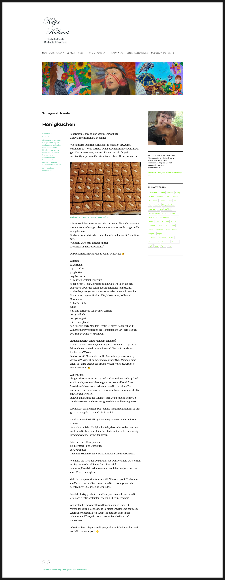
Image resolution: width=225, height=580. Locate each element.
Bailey (177, 192)
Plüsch (171, 238)
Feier (170, 201)
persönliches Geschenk (157, 238)
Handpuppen (164, 217)
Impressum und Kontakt (162, 53)
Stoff (150, 246)
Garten (160, 209)
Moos (168, 229)
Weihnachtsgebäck (49, 162)
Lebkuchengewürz (49, 147)
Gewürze (57, 140)
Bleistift (160, 197)
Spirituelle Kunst (75, 53)
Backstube (46, 137)
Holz (157, 221)
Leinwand (159, 229)
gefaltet (168, 209)
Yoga (170, 246)
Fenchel (50, 140)
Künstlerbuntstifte (155, 225)
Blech (44, 140)
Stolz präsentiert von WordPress (75, 570)
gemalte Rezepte (168, 213)
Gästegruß (152, 217)
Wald (156, 246)
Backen (170, 192)
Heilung (175, 217)
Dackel (175, 197)
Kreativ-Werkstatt (96, 53)
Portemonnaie (154, 242)
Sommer (175, 242)
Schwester (166, 242)
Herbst (151, 221)
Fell (175, 201)
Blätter (167, 197)
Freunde (151, 209)
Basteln (151, 197)
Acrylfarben (152, 192)
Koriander (56, 145)
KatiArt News (117, 53)
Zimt (60, 165)
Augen (162, 192)
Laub (173, 225)
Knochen (165, 221)
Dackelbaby (153, 201)
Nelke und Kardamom (50, 152)
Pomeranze (46, 160)
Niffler (174, 229)
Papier (159, 234)
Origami (151, 234)
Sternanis (55, 160)
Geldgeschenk (154, 213)
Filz (149, 205)
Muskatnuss (54, 150)
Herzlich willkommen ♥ (53, 53)
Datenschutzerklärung (137, 53)
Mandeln (45, 150)
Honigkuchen (58, 124)
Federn (163, 201)
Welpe (163, 246)
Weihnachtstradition (50, 165)
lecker (150, 229)
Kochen (174, 221)
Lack (166, 225)
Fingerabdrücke (168, 205)
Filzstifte (157, 205)
